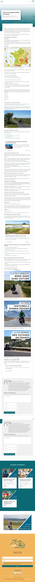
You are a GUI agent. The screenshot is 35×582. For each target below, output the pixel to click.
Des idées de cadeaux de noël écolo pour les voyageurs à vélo (9, 502)
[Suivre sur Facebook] (15, 573)
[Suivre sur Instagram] (17, 573)
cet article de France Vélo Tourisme (16, 161)
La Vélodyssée (7, 75)
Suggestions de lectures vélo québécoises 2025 (25, 480)
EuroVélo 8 (7, 76)
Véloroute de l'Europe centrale (11, 77)
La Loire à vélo (7, 247)
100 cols (10, 255)
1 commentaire (16, 17)
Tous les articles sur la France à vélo (10, 268)
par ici (29, 361)
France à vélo (11, 17)
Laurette (10, 381)
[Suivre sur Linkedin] (20, 573)
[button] (17, 563)
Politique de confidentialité (17, 577)
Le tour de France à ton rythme (10, 249)
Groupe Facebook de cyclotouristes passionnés (12, 138)
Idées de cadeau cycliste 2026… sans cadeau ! (9, 480)
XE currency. (27, 212)
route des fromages (9, 253)
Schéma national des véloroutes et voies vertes (12, 135)
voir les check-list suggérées (17, 259)
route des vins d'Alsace (17, 253)
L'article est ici (28, 207)
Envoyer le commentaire (9, 412)
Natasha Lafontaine (27, 579)
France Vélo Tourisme (20, 105)
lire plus (5, 486)
